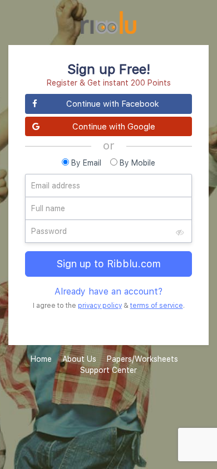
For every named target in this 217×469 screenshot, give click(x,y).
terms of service (156, 305)
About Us (79, 358)
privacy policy (100, 305)
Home (41, 358)
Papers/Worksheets (142, 358)
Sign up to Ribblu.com (109, 264)
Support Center (108, 370)
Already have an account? (108, 291)
